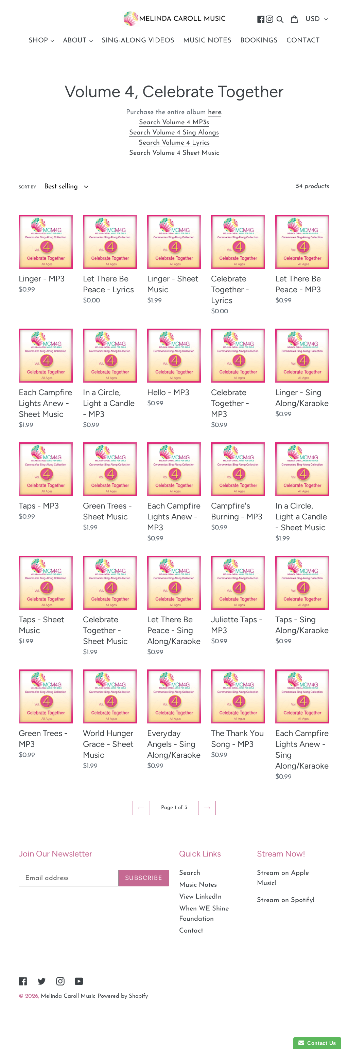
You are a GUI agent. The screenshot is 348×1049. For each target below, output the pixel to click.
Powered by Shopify (123, 996)
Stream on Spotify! (285, 900)
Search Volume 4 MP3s (174, 122)
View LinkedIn (200, 897)
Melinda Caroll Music (68, 996)
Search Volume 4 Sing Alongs (174, 132)
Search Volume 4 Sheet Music (174, 153)
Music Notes (198, 885)
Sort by (27, 187)
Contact (191, 930)
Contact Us (320, 1043)
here (214, 112)
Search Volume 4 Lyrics (174, 143)
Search (189, 873)
